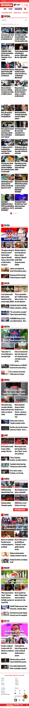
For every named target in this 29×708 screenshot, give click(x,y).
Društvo (14, 333)
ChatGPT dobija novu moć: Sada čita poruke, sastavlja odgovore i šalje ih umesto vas (19, 607)
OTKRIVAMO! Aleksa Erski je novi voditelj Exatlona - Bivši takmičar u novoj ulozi (18, 320)
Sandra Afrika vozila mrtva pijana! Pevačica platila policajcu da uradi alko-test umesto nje (7, 73)
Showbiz (17, 536)
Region (2, 401)
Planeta (3, 487)
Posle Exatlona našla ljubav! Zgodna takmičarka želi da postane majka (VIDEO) (7, 298)
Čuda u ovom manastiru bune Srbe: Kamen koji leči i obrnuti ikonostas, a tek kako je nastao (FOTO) (21, 356)
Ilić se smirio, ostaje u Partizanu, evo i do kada (16, 472)
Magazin (17, 683)
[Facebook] (16, 690)
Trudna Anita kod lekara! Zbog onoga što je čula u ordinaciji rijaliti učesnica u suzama (21, 651)
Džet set (16, 684)
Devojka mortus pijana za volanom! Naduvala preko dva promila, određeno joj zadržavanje (21, 150)
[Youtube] (16, 693)
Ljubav (2, 590)
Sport (16, 678)
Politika (10, 9)
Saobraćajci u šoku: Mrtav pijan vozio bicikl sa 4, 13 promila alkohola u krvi (7, 37)
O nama (2, 689)
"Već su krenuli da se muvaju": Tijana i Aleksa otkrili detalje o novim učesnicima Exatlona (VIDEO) (18, 313)
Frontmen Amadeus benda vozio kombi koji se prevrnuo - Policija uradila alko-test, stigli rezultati (21, 54)
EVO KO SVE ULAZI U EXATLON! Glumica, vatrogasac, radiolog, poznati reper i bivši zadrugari (18, 307)
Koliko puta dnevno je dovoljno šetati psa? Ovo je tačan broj (14, 580)
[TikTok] (26, 693)
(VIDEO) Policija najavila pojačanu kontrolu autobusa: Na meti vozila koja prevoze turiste (7, 185)
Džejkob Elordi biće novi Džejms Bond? (18, 561)
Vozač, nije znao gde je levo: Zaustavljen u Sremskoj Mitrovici (6, 115)
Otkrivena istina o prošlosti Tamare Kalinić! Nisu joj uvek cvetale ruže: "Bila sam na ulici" (19, 661)
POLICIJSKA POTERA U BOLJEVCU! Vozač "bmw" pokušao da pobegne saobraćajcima (21, 205)
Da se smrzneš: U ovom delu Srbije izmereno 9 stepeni (17, 373)
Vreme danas (17, 13)
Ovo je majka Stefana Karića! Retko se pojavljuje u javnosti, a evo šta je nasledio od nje (19, 667)
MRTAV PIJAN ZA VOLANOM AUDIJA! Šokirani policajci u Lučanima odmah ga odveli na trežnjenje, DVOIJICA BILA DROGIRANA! (21, 187)
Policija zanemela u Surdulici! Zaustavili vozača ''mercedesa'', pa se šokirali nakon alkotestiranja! (21, 74)
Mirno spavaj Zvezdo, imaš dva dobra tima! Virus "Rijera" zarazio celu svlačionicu (21, 450)
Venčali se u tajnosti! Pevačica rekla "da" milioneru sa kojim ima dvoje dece (7, 649)
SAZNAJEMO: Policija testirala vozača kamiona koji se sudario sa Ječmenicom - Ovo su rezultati (7, 55)
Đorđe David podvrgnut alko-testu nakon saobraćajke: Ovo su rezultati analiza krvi (20, 132)
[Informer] (22, 5)
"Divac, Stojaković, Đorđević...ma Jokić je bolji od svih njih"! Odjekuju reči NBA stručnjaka (18, 459)
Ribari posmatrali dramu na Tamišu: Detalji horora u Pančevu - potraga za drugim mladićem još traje (20, 411)
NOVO (5, 9)
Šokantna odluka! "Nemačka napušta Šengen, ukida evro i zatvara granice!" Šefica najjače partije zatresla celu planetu (7, 504)
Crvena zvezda (4, 443)
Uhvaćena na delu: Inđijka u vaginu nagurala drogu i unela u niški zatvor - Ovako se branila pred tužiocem (15, 392)
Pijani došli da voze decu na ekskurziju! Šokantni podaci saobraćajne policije (21, 167)
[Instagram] (26, 690)
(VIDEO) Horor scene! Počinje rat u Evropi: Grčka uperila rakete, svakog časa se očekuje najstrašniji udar (21, 504)
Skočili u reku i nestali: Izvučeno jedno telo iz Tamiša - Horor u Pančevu (19, 428)
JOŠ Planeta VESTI (19, 510)
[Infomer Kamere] (17, 5)
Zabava (16, 681)
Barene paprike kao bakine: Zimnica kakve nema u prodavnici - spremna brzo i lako (21, 596)
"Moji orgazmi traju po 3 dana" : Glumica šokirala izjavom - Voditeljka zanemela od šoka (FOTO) (7, 598)
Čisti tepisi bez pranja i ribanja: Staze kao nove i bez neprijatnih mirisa (19, 614)
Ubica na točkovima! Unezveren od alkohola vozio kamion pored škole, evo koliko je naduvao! (7, 91)
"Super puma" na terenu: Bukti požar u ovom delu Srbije (7, 354)
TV (1, 681)
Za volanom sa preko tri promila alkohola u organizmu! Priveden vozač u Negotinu (6, 150)
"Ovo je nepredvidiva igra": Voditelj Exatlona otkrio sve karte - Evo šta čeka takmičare (21, 298)
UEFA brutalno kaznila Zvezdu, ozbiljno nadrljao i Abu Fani (7, 449)
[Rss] (21, 693)
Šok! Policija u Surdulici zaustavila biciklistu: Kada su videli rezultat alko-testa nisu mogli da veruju (21, 38)
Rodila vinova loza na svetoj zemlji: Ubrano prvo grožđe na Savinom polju (14, 339)
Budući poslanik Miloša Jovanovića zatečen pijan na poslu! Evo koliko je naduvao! (21, 116)
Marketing (3, 688)
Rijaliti (14, 628)
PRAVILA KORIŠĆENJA (5, 694)
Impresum (3, 692)
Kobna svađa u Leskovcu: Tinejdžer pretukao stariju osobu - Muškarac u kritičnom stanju (18, 422)
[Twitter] (21, 690)
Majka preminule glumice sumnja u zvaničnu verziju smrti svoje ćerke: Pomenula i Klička (18, 554)
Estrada (3, 643)
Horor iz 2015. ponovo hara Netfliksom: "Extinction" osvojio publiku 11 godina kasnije (21, 544)
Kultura (14, 521)
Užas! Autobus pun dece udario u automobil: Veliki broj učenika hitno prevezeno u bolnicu (21, 491)
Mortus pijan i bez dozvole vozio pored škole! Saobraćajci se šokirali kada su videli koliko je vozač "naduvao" (7, 133)
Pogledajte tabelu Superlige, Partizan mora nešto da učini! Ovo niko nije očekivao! (18, 465)
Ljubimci (14, 575)
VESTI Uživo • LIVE (19, 705)
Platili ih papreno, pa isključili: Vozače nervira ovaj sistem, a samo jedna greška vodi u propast (18, 366)
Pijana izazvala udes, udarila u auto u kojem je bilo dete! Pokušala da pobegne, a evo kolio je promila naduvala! (21, 92)
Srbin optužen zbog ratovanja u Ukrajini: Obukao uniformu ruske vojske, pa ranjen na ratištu (7, 410)
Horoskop (25, 13)
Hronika (14, 387)
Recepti (16, 590)
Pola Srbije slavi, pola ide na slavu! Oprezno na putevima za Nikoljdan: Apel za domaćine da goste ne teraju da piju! (7, 168)
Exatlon (3, 291)
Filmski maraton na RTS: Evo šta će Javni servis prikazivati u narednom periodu (14, 527)
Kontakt (2, 691)
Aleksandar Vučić (7, 13)
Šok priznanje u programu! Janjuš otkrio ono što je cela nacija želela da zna (14, 633)
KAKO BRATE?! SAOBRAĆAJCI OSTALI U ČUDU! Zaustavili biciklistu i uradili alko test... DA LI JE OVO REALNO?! (7, 206)
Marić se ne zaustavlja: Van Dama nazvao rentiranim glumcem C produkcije (7, 543)
